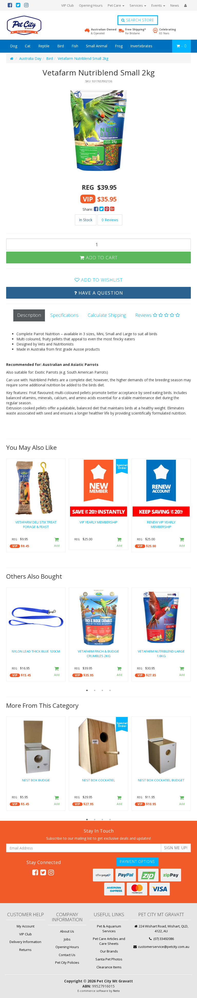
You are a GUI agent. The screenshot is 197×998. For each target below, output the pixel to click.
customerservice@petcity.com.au (163, 946)
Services (137, 5)
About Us (67, 931)
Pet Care (115, 5)
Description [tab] (29, 315)
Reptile (44, 45)
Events (157, 5)
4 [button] (110, 690)
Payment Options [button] (137, 861)
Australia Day (30, 58)
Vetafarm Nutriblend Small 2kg (83, 58)
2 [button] (94, 690)
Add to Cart (100, 257)
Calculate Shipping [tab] (107, 315)
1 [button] (87, 690)
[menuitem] (96, 209)
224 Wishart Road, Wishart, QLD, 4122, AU (163, 928)
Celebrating (167, 31)
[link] (35, 872)
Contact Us (67, 954)
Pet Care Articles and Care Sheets (109, 941)
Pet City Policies (67, 962)
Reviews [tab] (144, 315)
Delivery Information (25, 941)
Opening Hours (91, 5)
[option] (98, 130)
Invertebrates (141, 45)
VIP (14, 546)
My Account (25, 926)
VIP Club (67, 5)
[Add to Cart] (56, 543)
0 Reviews (110, 219)
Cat (28, 45)
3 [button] (102, 690)
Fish (75, 45)
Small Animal (96, 45)
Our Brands (109, 951)
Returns (25, 949)
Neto (116, 991)
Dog (13, 45)
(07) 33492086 (163, 938)
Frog (119, 45)
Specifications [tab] (64, 315)
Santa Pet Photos (108, 959)
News (174, 5)
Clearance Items (109, 967)
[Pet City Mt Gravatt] (32, 25)
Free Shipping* (135, 31)
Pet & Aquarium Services (109, 928)
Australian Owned (103, 31)
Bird (60, 45)
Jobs (67, 939)
